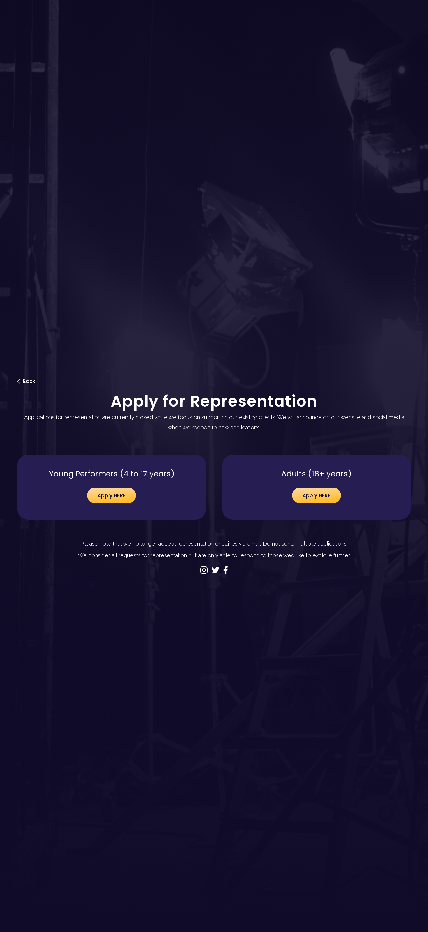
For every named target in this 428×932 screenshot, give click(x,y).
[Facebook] (225, 570)
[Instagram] (204, 570)
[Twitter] (215, 570)
